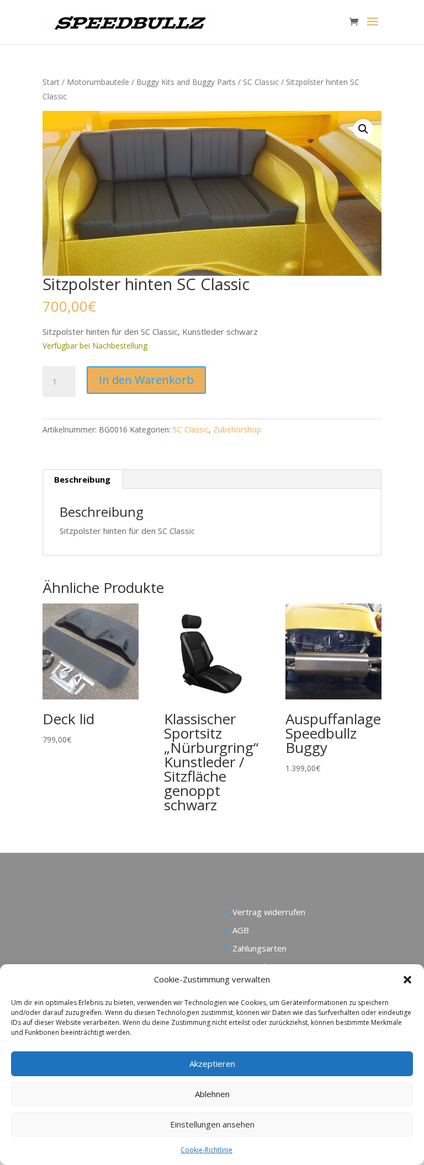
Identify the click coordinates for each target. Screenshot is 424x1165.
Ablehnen (212, 1093)
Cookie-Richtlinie (206, 1150)
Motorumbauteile (98, 82)
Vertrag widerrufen (268, 911)
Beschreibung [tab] (82, 479)
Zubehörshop (237, 429)
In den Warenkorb (146, 379)
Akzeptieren (212, 1063)
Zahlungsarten (259, 948)
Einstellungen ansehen (212, 1124)
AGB (240, 930)
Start (51, 82)
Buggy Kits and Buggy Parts (186, 82)
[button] (407, 979)
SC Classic (261, 82)
